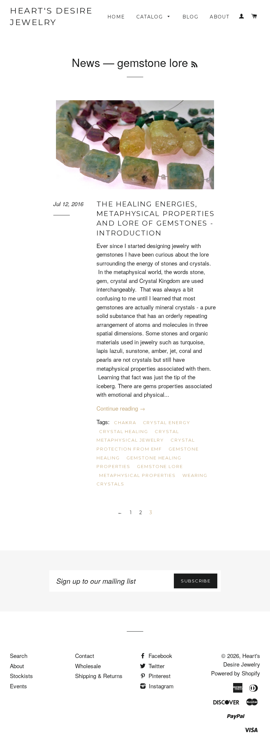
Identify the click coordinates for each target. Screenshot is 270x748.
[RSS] (194, 64)
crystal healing (123, 431)
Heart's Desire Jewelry (51, 16)
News (86, 62)
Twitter (156, 666)
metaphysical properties (137, 475)
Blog (190, 17)
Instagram (160, 686)
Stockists (21, 675)
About (219, 17)
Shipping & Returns (98, 675)
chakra (125, 422)
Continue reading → (120, 408)
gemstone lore (160, 466)
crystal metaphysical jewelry (137, 436)
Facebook (159, 655)
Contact (84, 655)
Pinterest (159, 675)
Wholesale (88, 666)
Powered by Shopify (235, 673)
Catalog (150, 17)
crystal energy (166, 422)
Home (116, 17)
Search (18, 655)
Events (18, 686)
